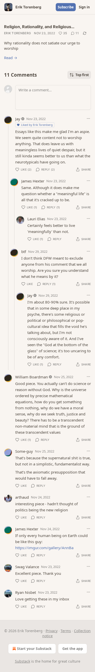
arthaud (22, 497)
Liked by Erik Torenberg (37, 125)
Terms (66, 630)
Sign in (84, 7)
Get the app (72, 648)
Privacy (52, 630)
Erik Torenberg (17, 33)
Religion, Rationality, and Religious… (39, 26)
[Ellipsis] (88, 118)
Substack (22, 661)
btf (23, 251)
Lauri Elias (36, 218)
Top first (82, 75)
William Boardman (31, 376)
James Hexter (32, 180)
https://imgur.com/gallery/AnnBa (44, 547)
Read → (10, 57)
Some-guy (24, 451)
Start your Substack (34, 648)
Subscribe (66, 7)
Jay (17, 118)
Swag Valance (27, 566)
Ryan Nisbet (25, 592)
